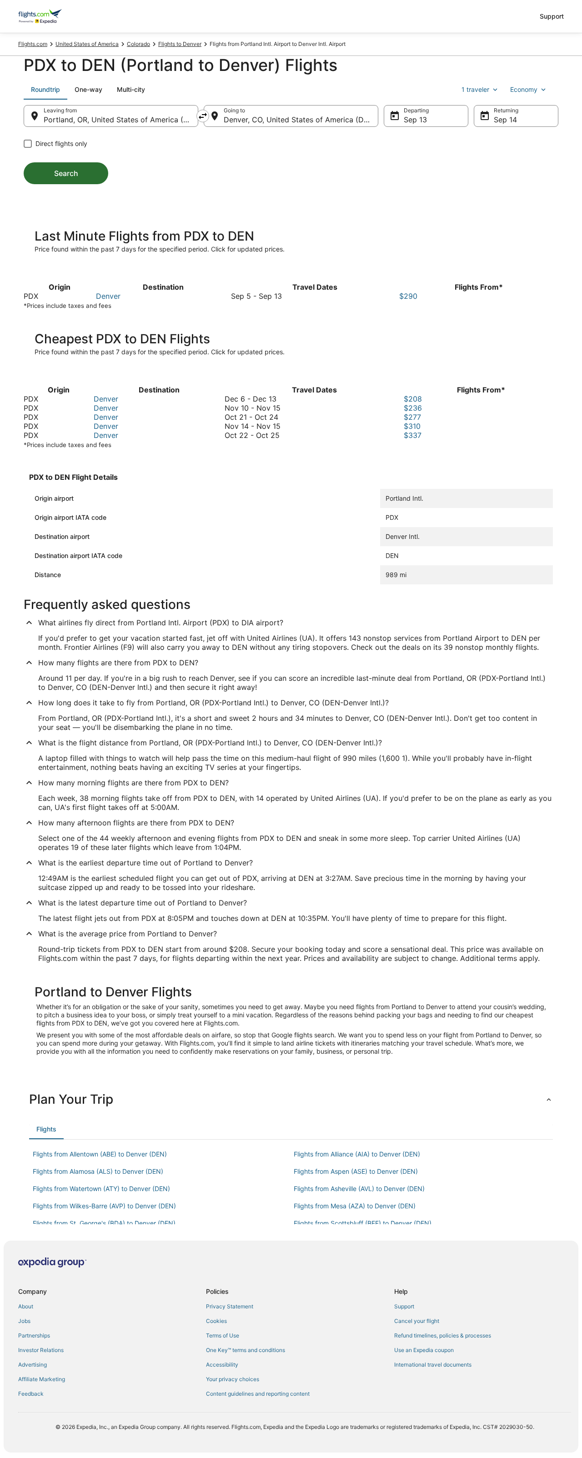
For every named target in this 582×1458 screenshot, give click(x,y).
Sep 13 (415, 119)
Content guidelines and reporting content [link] (258, 1393)
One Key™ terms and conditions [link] (245, 1350)
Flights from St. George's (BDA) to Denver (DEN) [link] (104, 1223)
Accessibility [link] (222, 1364)
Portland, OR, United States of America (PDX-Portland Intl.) (121, 119)
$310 (412, 426)
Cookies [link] (216, 1320)
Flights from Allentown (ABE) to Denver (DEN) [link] (100, 1154)
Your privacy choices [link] (232, 1379)
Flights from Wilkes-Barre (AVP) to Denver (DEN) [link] (104, 1206)
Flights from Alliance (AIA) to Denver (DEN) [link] (357, 1154)
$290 (408, 296)
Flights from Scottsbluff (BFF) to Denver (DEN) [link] (362, 1223)
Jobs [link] (24, 1320)
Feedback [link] (31, 1393)
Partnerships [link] (34, 1335)
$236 (413, 407)
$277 (412, 417)
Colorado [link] (138, 43)
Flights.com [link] (32, 43)
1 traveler (475, 89)
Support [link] (404, 1306)
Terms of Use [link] (222, 1335)
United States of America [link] (87, 43)
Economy (523, 89)
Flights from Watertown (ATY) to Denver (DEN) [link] (101, 1188)
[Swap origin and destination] (202, 116)
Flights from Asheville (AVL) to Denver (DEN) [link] (359, 1188)
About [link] (25, 1306)
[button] (291, 1099)
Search (66, 173)
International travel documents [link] (433, 1364)
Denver (108, 296)
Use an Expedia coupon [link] (424, 1350)
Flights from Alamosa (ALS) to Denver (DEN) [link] (98, 1171)
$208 (413, 398)
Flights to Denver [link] (179, 43)
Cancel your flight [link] (416, 1320)
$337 (412, 435)
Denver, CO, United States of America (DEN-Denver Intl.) (301, 119)
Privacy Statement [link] (229, 1306)
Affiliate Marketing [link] (41, 1379)
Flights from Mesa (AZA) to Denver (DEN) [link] (355, 1206)
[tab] (45, 90)
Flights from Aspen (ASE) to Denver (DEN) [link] (356, 1171)
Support (552, 16)
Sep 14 (505, 119)
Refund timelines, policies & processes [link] (442, 1335)
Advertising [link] (32, 1364)
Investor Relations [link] (41, 1350)
